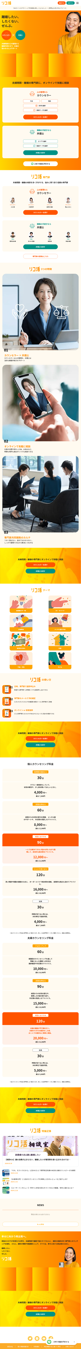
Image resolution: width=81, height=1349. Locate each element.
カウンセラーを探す (40, 117)
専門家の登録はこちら (40, 256)
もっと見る (40, 1224)
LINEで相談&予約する (42, 164)
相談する (61, 3)
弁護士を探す (40, 152)
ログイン (70, 3)
